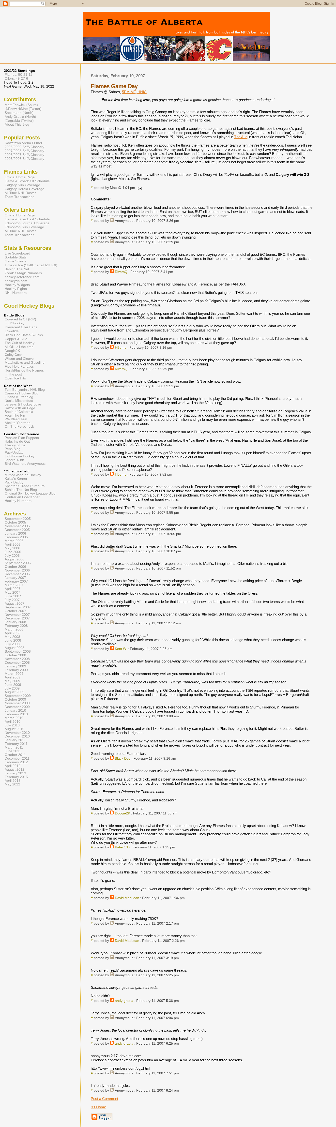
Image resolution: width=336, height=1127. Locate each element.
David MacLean (127, 898)
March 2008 (14, 629)
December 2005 (17, 530)
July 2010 (12, 725)
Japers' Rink (14, 460)
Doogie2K (122, 813)
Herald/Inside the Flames (24, 370)
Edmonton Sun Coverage (24, 227)
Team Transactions (19, 197)
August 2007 (14, 603)
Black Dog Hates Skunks (24, 335)
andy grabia (124, 1001)
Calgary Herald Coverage (24, 189)
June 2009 (13, 685)
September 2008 (18, 651)
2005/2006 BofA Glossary (24, 159)
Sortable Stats (16, 257)
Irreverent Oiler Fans (21, 327)
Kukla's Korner (16, 479)
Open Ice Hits (15, 378)
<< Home (98, 1107)
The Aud (240, 137)
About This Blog (17, 124)
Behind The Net (17, 269)
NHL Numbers (16, 293)
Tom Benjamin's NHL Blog (25, 389)
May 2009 (12, 681)
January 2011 (15, 740)
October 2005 (15, 522)
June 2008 (13, 640)
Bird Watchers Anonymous (25, 464)
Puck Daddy (14, 482)
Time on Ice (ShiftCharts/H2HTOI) (31, 265)
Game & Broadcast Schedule (27, 181)
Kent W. (121, 649)
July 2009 (12, 688)
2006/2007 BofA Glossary (24, 155)
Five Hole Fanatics (19, 366)
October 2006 (15, 567)
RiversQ (121, 272)
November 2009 (17, 703)
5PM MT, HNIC (134, 92)
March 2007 (14, 585)
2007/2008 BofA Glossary (24, 151)
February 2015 (16, 777)
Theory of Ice (15, 445)
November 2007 (17, 614)
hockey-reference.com (22, 277)
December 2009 (17, 707)
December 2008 (17, 662)
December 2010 (17, 736)
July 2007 (12, 600)
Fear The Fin (15, 415)
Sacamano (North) (19, 113)
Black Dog (123, 758)
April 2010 (12, 721)
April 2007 (12, 589)
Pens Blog (12, 449)
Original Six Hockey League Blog (30, 493)
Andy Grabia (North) (20, 117)
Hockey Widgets (17, 285)
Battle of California (19, 412)
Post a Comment (104, 1099)
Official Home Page (20, 177)
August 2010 (14, 729)
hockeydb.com (16, 281)
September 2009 (18, 696)
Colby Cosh (14, 355)
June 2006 (13, 552)
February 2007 (16, 581)
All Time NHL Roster (20, 193)
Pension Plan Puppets (22, 438)
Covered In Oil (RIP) (20, 319)
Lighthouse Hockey (19, 456)
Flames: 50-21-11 (18, 74)
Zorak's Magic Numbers (23, 273)
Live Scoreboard (17, 253)
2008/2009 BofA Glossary (24, 147)
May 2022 (12, 784)
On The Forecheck (19, 426)
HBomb (120, 347)
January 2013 (15, 773)
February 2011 (16, 744)
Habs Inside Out (17, 441)
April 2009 (12, 677)
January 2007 (15, 578)
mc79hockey (14, 323)
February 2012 (16, 762)
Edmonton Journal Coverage (27, 223)
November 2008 (17, 659)
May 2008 (12, 637)
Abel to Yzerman (18, 423)
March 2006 (14, 541)
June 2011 (13, 751)
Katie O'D (122, 847)
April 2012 (12, 766)
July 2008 (12, 644)
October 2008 (15, 655)
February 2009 (16, 670)
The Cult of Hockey (19, 343)
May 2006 (12, 548)
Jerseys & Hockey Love (23, 404)
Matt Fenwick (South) (21, 105)
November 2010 (17, 733)
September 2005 (18, 519)
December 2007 (17, 618)
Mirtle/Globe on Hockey (23, 475)
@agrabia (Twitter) (19, 120)
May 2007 (12, 592)
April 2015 (12, 780)
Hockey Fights (16, 289)
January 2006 (15, 533)
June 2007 (13, 596)
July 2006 (12, 555)
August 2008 (14, 648)
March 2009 (14, 674)
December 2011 (17, 758)
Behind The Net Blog (21, 490)
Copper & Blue (16, 339)
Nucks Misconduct (19, 401)
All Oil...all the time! (19, 347)
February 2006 (16, 537)
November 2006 (17, 570)
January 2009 (15, 666)
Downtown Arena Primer (23, 143)
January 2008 (15, 622)
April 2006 (12, 544)
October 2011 (15, 755)
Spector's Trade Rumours (25, 486)
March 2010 (14, 718)
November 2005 (17, 526)
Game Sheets (15, 261)
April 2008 (12, 633)
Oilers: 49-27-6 (16, 78)
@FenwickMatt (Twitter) (23, 109)
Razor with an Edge (20, 408)
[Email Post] (139, 188)
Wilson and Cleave (19, 359)
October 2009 (15, 699)
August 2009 (14, 692)
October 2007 (15, 611)
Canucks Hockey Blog (22, 393)
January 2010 (15, 710)
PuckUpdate (14, 452)
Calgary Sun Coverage (22, 185)
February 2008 (16, 626)
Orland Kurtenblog (19, 397)
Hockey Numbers (18, 501)
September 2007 (18, 607)
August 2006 (14, 559)
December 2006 (17, 574)
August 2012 (14, 769)
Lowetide (12, 331)
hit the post (13, 374)
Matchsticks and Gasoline (25, 362)
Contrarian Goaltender (22, 497)
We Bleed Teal (16, 419)
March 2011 (14, 747)
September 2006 (18, 563)
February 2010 (16, 714)
